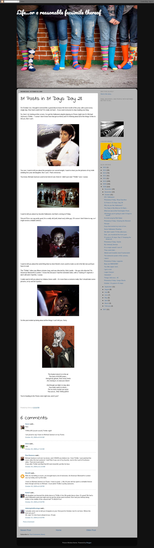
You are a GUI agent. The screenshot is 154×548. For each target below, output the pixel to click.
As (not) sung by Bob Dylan (113, 218)
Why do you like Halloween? (113, 205)
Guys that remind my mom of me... (115, 226)
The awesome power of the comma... (116, 255)
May (106, 298)
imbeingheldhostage (32, 508)
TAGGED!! (107, 275)
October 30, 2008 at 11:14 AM (35, 466)
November (108, 192)
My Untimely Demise (111, 244)
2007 (105, 309)
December (108, 189)
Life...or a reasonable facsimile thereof (59, 12)
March (107, 303)
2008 (105, 186)
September (108, 287)
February (108, 306)
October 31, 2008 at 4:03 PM (34, 517)
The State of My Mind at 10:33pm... (116, 208)
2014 (105, 170)
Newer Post (25, 530)
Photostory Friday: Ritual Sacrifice (115, 200)
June (106, 295)
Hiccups (106, 223)
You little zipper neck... (111, 266)
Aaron (27, 424)
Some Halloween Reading (112, 229)
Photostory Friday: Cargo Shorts (115, 280)
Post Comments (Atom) (37, 534)
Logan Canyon (109, 272)
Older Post (91, 530)
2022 (105, 167)
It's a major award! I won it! (113, 247)
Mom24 (27, 473)
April (106, 300)
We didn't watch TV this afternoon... (116, 232)
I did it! (106, 258)
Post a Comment (28, 522)
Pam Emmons (30, 455)
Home (58, 530)
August (107, 289)
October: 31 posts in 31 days (113, 283)
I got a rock (108, 269)
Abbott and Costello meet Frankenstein (117, 253)
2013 (105, 173)
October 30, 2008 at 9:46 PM (34, 502)
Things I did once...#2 (111, 278)
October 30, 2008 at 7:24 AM (34, 449)
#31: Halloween (109, 197)
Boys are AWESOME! (111, 264)
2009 (105, 184)
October (107, 194)
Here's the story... (106, 94)
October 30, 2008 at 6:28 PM (34, 486)
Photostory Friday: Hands (112, 242)
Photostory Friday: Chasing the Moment (117, 221)
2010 (105, 181)
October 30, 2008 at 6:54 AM (34, 437)
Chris (27, 444)
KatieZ (27, 492)
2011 (104, 178)
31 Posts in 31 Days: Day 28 (113, 202)
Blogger (88, 542)
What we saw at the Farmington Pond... (117, 211)
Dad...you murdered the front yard (115, 234)
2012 (105, 175)
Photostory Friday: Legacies (113, 261)
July (106, 292)
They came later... (110, 250)
